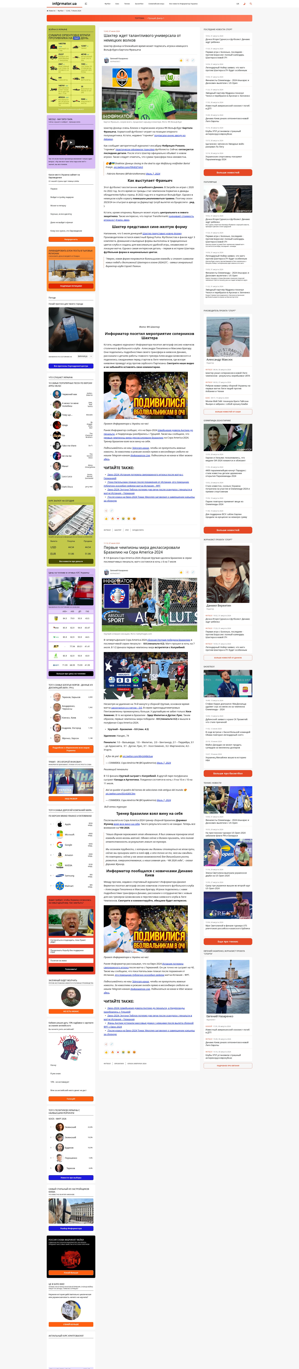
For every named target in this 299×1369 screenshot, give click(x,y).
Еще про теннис (228, 941)
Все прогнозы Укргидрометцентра (71, 366)
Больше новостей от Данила (228, 658)
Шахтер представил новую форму (161, 233)
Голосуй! (71, 1099)
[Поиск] (250, 3)
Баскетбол (139, 4)
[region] (71, 363)
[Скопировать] (193, 60)
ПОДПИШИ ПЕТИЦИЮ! (71, 286)
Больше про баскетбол (228, 773)
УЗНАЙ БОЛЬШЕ (71, 1324)
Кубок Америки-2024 (137, 1063)
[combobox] (85, 356)
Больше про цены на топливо (71, 673)
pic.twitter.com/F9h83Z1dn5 (128, 167)
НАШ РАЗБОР (71, 799)
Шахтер (117, 530)
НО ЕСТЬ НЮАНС (71, 1011)
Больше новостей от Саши (228, 412)
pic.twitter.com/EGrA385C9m (120, 793)
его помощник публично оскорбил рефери (139, 974)
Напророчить (71, 239)
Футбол (107, 4)
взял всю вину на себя (126, 824)
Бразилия (119, 1063)
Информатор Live (140, 455)
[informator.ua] (64, 3)
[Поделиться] (187, 60)
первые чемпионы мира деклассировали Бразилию (133, 437)
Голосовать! (71, 969)
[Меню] (86, 3)
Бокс (117, 4)
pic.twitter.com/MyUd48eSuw (138, 756)
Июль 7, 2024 (153, 173)
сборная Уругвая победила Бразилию (168, 639)
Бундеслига (138, 530)
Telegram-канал (140, 447)
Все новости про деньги (71, 561)
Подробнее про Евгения (228, 1066)
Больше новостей (228, 172)
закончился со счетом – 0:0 (126, 707)
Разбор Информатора (71, 1228)
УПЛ (127, 530)
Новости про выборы (71, 1177)
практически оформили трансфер (135, 149)
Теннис (127, 4)
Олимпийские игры (156, 4)
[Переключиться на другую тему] (244, 3)
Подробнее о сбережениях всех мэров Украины (71, 749)
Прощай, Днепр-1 (156, 18)
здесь (106, 459)
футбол (107, 530)
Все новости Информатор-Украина (183, 4)
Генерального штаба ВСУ (75, 109)
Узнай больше (71, 1272)
